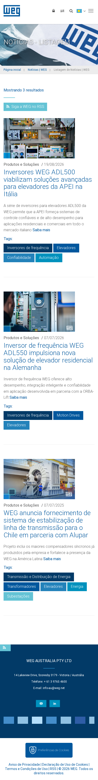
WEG (10, 10)
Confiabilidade (19, 257)
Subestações (18, 596)
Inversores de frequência (28, 248)
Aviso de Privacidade (24, 764)
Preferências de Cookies (53, 750)
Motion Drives (68, 415)
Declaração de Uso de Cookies (65, 764)
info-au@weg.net (54, 688)
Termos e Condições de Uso (26, 769)
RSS (53, 769)
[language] (81, 11)
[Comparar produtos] (62, 11)
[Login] (53, 11)
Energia (77, 586)
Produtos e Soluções (21, 164)
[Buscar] (71, 11)
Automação (49, 257)
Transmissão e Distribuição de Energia (38, 576)
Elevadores (66, 248)
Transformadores (21, 586)
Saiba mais (41, 230)
